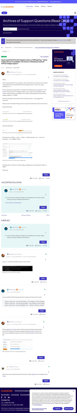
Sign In (4, 13)
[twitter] (5, 397)
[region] (53, 400)
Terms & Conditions (19, 408)
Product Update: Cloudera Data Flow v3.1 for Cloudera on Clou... (63, 96)
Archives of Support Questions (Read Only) (23, 47)
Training (37, 6)
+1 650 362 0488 (17, 405)
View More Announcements (64, 101)
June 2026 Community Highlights (61, 80)
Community (29, 6)
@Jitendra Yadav (33, 331)
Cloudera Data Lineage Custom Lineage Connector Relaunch (63, 85)
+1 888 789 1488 (9, 403)
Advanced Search (7, 32)
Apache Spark (9, 67)
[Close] (73, 391)
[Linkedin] (9, 397)
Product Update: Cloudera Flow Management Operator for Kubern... (62, 90)
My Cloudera (5, 395)
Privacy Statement (38, 404)
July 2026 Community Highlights (61, 76)
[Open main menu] (75, 13)
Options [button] (5, 51)
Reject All (57, 408)
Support (49, 6)
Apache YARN (16, 67)
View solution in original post (13, 202)
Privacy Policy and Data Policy (29, 408)
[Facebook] (1, 397)
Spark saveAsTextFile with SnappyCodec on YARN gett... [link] (47, 47)
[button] (48, 77)
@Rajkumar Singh (11, 329)
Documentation (25, 395)
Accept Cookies (69, 408)
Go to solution (44, 56)
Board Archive (8, 47)
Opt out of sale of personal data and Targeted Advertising (39, 409)
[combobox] (44, 29)
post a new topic (62, 40)
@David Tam (35, 374)
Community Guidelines (22, 391)
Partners (43, 6)
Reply (46, 174)
